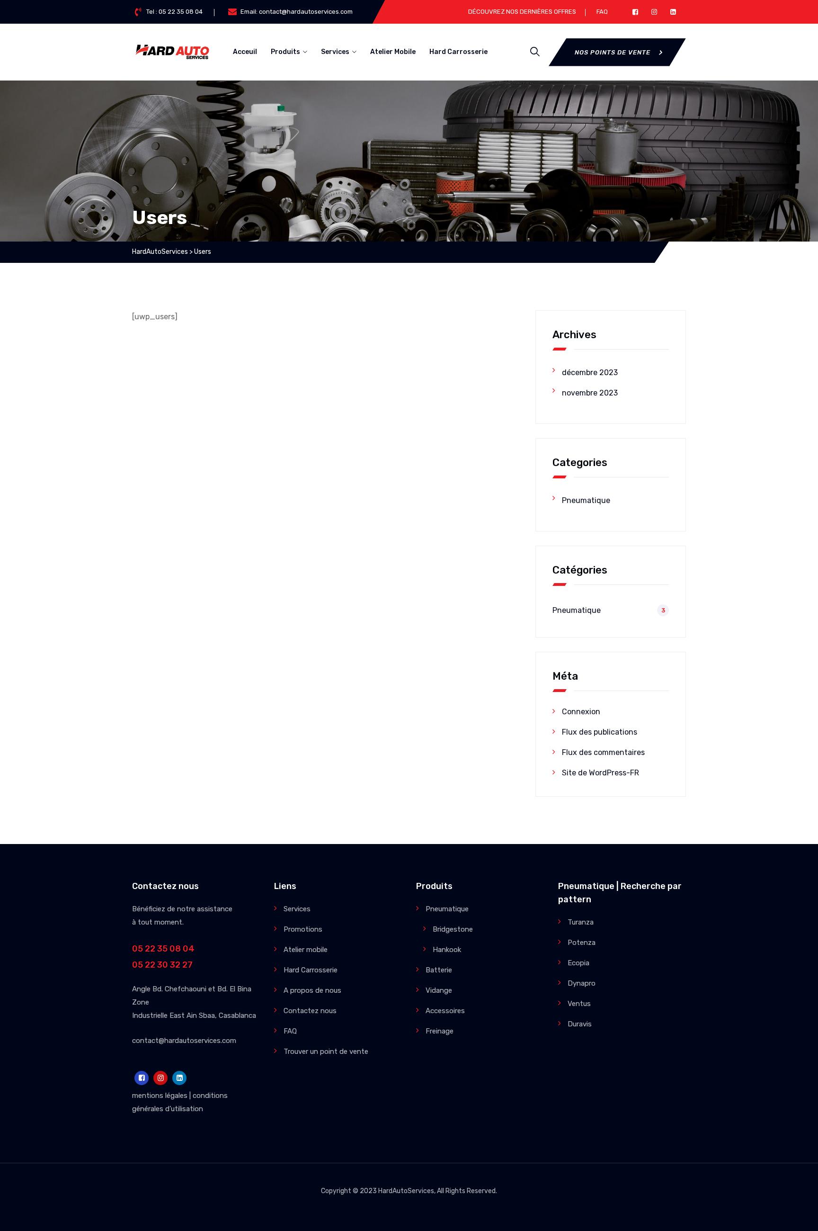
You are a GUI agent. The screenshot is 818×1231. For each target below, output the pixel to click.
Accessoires (445, 1010)
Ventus (579, 1003)
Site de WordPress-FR (600, 772)
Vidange (439, 990)
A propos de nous (312, 990)
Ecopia (578, 963)
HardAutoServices (406, 1191)
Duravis (580, 1024)
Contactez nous (310, 1010)
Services (335, 52)
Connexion (581, 711)
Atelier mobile (306, 949)
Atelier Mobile (393, 52)
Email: (296, 11)
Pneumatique (586, 500)
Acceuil (245, 52)
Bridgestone (453, 929)
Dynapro (582, 983)
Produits (285, 52)
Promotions (303, 929)
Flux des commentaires (603, 752)
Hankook (447, 949)
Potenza (582, 942)
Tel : (174, 11)
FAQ (602, 11)
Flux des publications (599, 732)
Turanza (581, 922)
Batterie (439, 970)
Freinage (439, 1031)
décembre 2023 (590, 372)
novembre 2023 (590, 392)
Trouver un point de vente (326, 1051)
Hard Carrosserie (458, 52)
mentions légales (159, 1095)
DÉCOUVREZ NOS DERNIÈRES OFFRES (522, 11)
